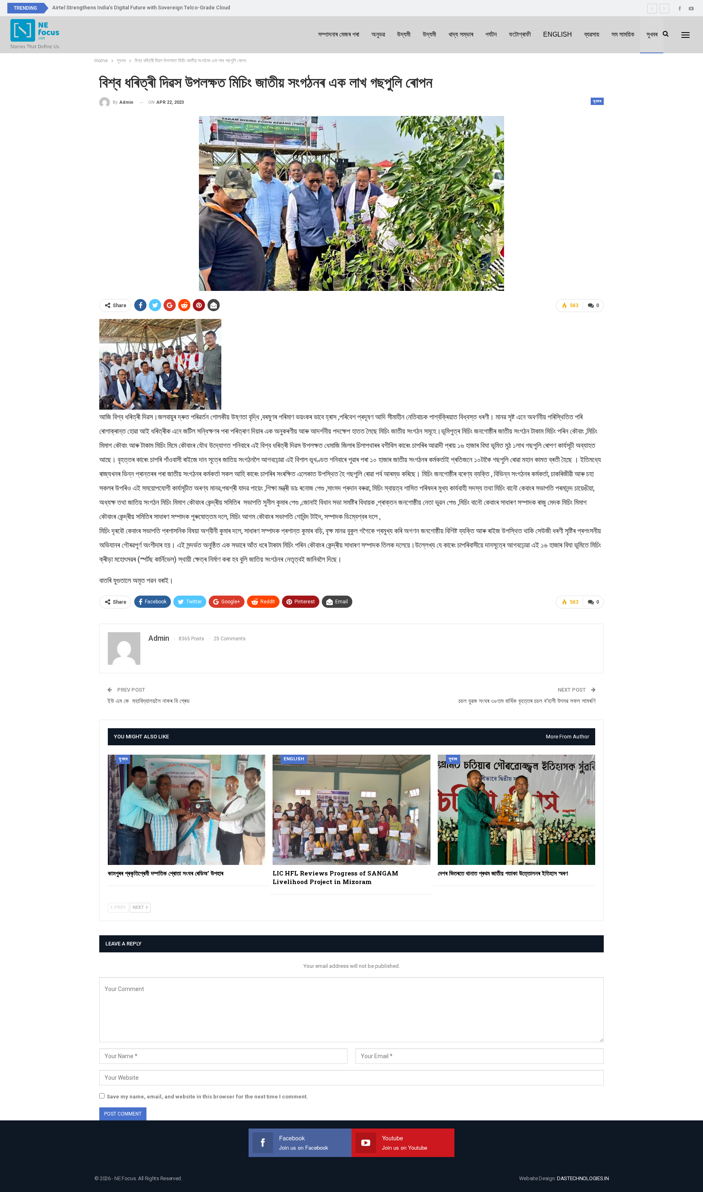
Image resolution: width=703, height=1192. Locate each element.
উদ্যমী (403, 34)
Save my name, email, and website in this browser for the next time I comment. (207, 1097)
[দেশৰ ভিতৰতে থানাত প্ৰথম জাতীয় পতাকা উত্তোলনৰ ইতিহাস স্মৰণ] (516, 810)
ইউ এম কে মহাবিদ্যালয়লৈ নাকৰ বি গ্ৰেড (148, 701)
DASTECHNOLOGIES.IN (583, 1178)
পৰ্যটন (491, 34)
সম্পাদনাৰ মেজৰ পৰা (338, 34)
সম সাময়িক (622, 34)
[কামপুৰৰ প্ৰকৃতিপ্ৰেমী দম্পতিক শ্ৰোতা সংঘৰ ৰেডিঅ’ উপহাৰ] (186, 810)
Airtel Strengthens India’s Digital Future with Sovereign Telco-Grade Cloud (141, 7)
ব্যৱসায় (591, 34)
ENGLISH (557, 34)
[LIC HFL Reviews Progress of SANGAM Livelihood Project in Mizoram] (351, 810)
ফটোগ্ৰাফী (520, 34)
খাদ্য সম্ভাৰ (460, 34)
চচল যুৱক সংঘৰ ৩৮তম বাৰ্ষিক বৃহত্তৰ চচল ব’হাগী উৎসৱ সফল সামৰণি (527, 701)
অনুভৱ (378, 34)
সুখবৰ (651, 34)
